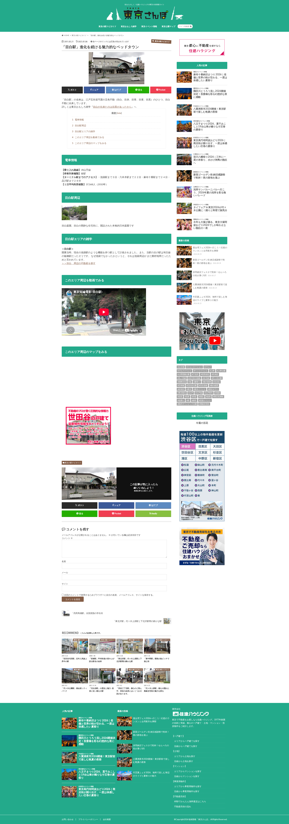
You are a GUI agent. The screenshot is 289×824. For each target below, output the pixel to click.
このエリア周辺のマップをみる (89, 143)
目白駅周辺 (79, 125)
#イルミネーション (194, 367)
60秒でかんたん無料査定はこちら (189, 801)
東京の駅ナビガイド (107, 26)
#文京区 (216, 382)
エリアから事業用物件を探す (187, 786)
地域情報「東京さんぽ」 (199, 819)
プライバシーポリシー (88, 819)
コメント (67, 538)
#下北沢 (195, 374)
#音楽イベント (205, 400)
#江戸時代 (208, 393)
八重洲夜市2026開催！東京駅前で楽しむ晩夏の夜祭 (210, 286)
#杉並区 (181, 389)
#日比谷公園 (191, 385)
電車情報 (78, 119)
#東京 (188, 389)
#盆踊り (181, 400)
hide (119, 113)
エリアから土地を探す (183, 756)
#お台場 (181, 367)
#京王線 (206, 378)
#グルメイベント (184, 371)
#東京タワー (213, 389)
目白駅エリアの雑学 (83, 131)
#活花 (180, 396)
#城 (189, 382)
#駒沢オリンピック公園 (187, 404)
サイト (65, 584)
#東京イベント (199, 389)
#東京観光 (182, 393)
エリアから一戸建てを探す (185, 741)
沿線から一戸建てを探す (184, 746)
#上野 (212, 371)
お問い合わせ (67, 819)
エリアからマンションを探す (187, 771)
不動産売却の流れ (181, 806)
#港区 (201, 396)
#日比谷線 (203, 385)
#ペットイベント (200, 371)
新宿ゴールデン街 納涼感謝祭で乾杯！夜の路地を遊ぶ (209, 261)
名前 (64, 561)
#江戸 (190, 393)
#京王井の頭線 (194, 378)
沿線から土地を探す (182, 761)
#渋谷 (194, 396)
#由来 (208, 396)
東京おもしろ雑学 (129, 26)
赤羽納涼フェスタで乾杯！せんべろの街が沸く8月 (210, 274)
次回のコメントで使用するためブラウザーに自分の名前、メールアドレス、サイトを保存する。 (109, 595)
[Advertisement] (140, 428)
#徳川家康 (207, 382)
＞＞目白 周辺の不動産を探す (78, 263)
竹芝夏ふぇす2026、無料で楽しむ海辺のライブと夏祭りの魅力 (210, 299)
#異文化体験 (218, 396)
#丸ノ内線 (182, 378)
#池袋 (217, 393)
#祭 (187, 400)
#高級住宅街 (204, 404)
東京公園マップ (168, 26)
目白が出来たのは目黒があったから (112, 106)
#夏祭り (197, 382)
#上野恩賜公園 (184, 374)
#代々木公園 (217, 378)
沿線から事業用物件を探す (185, 791)
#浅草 (187, 396)
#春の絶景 (214, 385)
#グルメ (207, 367)
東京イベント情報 (149, 26)
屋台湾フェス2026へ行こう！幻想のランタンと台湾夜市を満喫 (210, 250)
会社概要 (107, 819)
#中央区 (215, 374)
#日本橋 (181, 385)
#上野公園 (221, 371)
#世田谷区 (205, 374)
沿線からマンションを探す (185, 776)
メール (65, 572)
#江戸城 (198, 393)
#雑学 (194, 400)
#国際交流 (182, 382)
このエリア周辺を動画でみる (88, 137)
